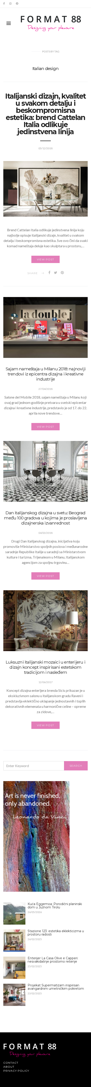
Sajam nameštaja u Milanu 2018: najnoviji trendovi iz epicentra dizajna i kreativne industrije (45, 374)
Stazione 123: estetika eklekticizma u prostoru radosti (56, 932)
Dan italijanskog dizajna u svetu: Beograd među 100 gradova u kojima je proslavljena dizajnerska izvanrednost (45, 518)
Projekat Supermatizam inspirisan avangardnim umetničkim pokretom (56, 987)
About (8, 1066)
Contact (10, 1062)
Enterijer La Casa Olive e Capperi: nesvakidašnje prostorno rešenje (53, 959)
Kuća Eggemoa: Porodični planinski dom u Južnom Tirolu (55, 905)
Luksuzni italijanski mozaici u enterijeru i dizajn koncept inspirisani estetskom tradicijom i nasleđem (45, 667)
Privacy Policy (16, 1070)
